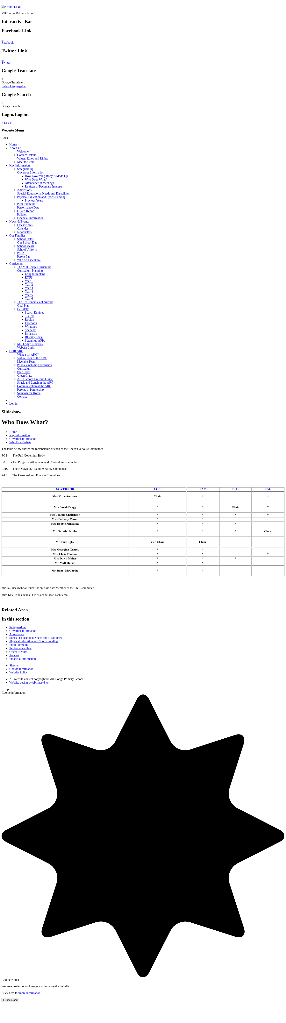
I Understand (10, 999)
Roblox (29, 319)
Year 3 (29, 288)
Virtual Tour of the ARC (32, 358)
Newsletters (24, 232)
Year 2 (29, 284)
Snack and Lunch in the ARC (35, 382)
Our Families (17, 235)
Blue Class (23, 372)
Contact (22, 396)
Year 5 (29, 295)
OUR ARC (16, 351)
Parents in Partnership (30, 389)
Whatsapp (31, 326)
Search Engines (34, 312)
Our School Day (27, 242)
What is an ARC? (28, 354)
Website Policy (18, 672)
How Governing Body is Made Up (46, 176)
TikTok (29, 316)
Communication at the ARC (34, 386)
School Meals (25, 246)
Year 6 (29, 298)
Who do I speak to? (29, 260)
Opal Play (23, 305)
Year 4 (29, 291)
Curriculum (16, 263)
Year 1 (29, 281)
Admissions (24, 190)
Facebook (31, 323)
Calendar (22, 228)
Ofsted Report (25, 211)
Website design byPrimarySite (28, 682)
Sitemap (14, 665)
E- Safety (23, 309)
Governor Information (30, 172)
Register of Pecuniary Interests (43, 186)
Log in (8, 122)
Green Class (24, 375)
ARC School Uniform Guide (35, 379)
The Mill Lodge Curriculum (34, 267)
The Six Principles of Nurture (35, 302)
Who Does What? (36, 179)
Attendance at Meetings (39, 183)
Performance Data (28, 207)
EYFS (29, 277)
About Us (15, 148)
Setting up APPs (35, 340)
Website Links (26, 347)
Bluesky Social (34, 337)
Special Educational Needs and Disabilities (43, 193)
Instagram (31, 333)
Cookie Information (21, 669)
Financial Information (30, 218)
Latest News (24, 225)
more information (29, 993)
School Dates (25, 239)
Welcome (23, 151)
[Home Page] (11, 6)
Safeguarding (25, 169)
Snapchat (30, 330)
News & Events (19, 221)
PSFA (21, 253)
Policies (22, 214)
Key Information (19, 165)
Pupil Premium (26, 204)
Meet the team (25, 162)
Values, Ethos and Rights (32, 158)
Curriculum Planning (30, 270)
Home (13, 144)
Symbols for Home (28, 393)
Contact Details (26, 155)
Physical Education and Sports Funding (41, 197)
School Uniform (27, 249)
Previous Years (34, 200)
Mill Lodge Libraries (30, 344)
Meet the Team (26, 361)
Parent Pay (23, 256)
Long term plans (35, 274)
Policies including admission (34, 365)
